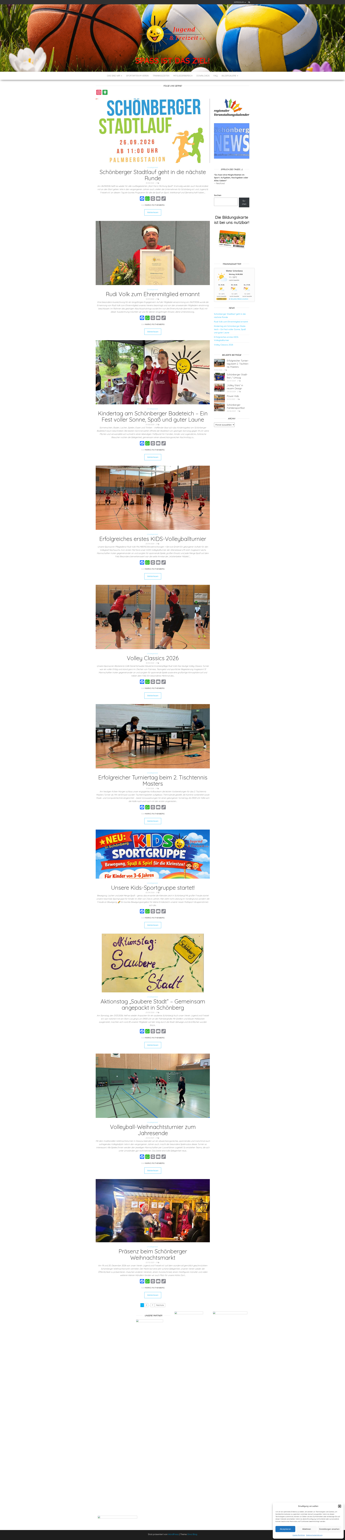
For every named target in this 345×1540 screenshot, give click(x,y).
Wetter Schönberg (234, 270)
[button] (339, 1506)
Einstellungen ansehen (329, 1529)
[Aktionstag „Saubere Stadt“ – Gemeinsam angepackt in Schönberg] (153, 963)
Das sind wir (114, 75)
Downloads (203, 75)
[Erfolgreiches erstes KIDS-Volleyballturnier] (153, 497)
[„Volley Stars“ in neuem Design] (219, 387)
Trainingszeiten (161, 75)
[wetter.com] (221, 299)
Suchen (217, 195)
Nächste (160, 1305)
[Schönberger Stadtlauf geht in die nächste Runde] (153, 130)
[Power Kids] (219, 398)
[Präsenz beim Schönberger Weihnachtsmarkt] (153, 1210)
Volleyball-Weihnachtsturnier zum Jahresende (153, 1130)
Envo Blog (192, 1534)
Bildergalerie (229, 75)
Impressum (239, 2)
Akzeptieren (285, 1529)
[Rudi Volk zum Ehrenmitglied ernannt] (153, 253)
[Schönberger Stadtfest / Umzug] (219, 376)
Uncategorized (152, 167)
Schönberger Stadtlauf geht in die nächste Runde (153, 175)
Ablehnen (306, 1529)
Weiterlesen (152, 212)
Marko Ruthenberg (155, 205)
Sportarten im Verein (137, 75)
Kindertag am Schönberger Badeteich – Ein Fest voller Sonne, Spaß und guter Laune (153, 416)
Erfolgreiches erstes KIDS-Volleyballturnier (152, 538)
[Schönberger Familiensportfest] (219, 407)
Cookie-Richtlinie (299, 1535)
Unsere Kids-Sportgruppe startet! (152, 887)
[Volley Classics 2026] (153, 616)
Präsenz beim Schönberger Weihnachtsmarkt (153, 1254)
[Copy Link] (163, 198)
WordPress (173, 1534)
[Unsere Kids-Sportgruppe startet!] (153, 854)
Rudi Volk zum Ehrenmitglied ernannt (153, 294)
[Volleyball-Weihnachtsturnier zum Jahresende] (153, 1085)
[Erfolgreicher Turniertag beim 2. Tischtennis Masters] (153, 736)
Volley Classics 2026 (153, 658)
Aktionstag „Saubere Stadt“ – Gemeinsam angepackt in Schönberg (153, 1004)
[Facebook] (142, 198)
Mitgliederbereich (182, 75)
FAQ (216, 75)
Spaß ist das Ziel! (172, 60)
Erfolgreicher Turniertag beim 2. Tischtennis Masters (152, 780)
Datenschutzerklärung (314, 1535)
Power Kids (233, 396)
